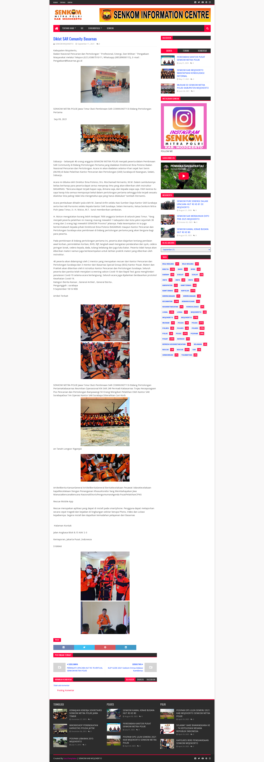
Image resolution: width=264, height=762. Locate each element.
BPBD (193, 269)
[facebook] (195, 2)
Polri (165, 334)
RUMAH (55, 2)
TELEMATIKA (186, 355)
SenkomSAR (167, 355)
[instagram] (209, 2)
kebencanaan (168, 296)
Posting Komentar (65, 690)
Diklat (180, 275)
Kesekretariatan (170, 307)
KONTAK (70, 2)
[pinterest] (206, 2)
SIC (82, 28)
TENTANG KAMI (68, 28)
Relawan (198, 344)
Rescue (165, 350)
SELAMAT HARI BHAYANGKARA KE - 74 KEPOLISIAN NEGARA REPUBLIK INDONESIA (193, 728)
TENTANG (62, 2)
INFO (190, 280)
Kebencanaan (189, 296)
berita (165, 269)
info (164, 280)
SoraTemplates (70, 758)
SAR (194, 350)
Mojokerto (167, 318)
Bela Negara (168, 264)
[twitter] (198, 2)
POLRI (178, 334)
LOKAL (179, 312)
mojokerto (196, 312)
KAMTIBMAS (167, 291)
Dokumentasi (94, 28)
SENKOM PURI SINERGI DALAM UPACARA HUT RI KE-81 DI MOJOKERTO (192, 204)
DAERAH (165, 275)
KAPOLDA (185, 291)
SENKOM (110, 28)
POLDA (194, 323)
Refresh (180, 339)
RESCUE (180, 350)
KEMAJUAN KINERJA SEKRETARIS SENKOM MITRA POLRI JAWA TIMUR (85, 713)
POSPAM (194, 334)
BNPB (180, 269)
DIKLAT (195, 275)
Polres (180, 328)
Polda (180, 323)
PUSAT (165, 339)
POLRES (195, 328)
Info (177, 280)
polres (165, 328)
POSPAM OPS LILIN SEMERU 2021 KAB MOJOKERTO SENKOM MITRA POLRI (140, 740)
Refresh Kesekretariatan (174, 344)
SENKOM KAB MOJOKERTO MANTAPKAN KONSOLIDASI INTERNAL (190, 73)
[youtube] (202, 2)
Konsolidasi (192, 307)
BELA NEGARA (187, 264)
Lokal (165, 312)
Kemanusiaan (188, 301)
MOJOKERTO (186, 318)
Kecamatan (167, 301)
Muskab (165, 323)
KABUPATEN (167, 285)
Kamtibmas (186, 285)
